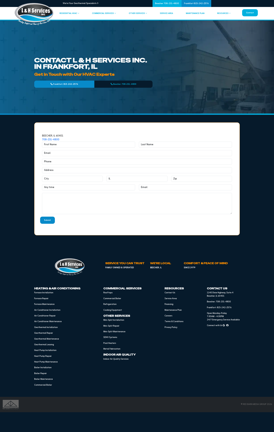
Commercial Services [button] (103, 13)
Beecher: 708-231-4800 (124, 84)
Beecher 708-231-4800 (167, 3)
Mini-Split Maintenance (114, 332)
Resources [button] (223, 13)
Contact (250, 12)
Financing (169, 304)
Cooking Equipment (112, 310)
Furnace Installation (43, 293)
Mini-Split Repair (111, 326)
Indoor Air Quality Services (116, 359)
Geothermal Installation (46, 327)
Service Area (166, 13)
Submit (47, 220)
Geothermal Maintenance (46, 339)
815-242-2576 (224, 307)
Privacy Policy (171, 327)
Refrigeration (110, 304)
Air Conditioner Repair (45, 316)
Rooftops (108, 293)
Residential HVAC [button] (68, 13)
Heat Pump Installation (45, 350)
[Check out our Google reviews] (224, 325)
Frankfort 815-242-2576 (196, 3)
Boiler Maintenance (43, 379)
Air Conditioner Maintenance (48, 321)
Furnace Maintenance (44, 304)
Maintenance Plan (195, 13)
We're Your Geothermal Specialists (80, 3)
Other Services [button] (137, 13)
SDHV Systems (110, 337)
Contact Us (170, 293)
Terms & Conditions (174, 321)
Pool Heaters (109, 343)
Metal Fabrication (111, 349)
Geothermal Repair (43, 333)
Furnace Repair (41, 298)
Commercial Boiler (43, 385)
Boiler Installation (43, 367)
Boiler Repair (40, 373)
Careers (168, 316)
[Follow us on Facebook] (227, 325)
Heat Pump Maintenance (46, 362)
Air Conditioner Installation (47, 310)
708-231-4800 (50, 140)
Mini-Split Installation (113, 320)
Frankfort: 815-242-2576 (65, 84)
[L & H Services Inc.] (70, 267)
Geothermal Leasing (44, 344)
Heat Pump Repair (43, 356)
